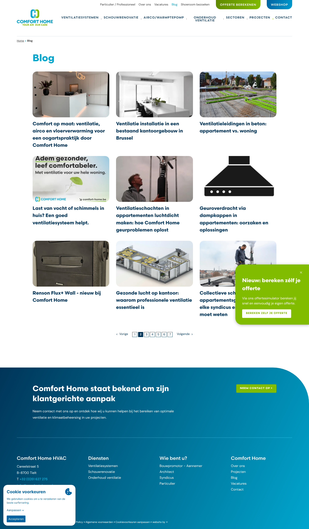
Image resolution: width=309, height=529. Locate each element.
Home (20, 40)
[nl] (35, 17)
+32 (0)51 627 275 (34, 479)
